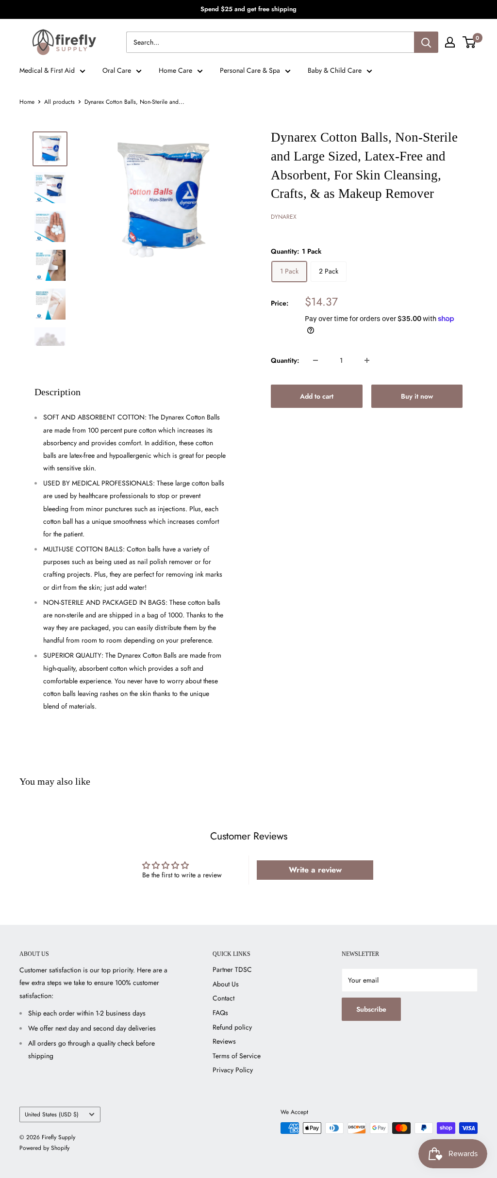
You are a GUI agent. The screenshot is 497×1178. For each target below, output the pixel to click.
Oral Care (116, 70)
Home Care (175, 70)
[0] (470, 42)
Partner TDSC (232, 969)
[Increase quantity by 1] (367, 360)
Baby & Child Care (335, 70)
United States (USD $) (52, 1114)
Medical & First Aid (47, 70)
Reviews (224, 1041)
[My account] (450, 42)
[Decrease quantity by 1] (315, 360)
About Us (226, 984)
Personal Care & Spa (250, 70)
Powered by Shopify (44, 1148)
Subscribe (371, 1009)
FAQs (220, 1012)
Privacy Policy (233, 1070)
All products (59, 101)
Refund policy (232, 1027)
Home (26, 101)
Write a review (315, 869)
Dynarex (284, 216)
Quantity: (285, 360)
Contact (223, 998)
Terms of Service (237, 1056)
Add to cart (316, 396)
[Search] (426, 42)
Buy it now (417, 396)
